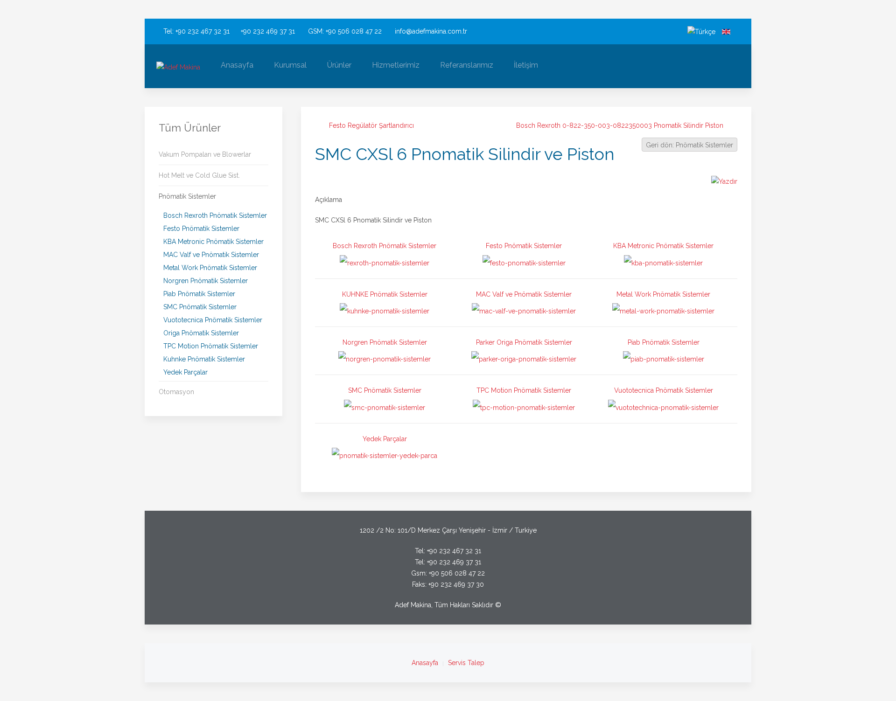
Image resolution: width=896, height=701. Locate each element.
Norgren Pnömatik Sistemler (205, 281)
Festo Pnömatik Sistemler (201, 228)
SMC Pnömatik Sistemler (200, 307)
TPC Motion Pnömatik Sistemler (210, 346)
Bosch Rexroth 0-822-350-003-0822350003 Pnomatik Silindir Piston (619, 125)
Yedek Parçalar (185, 372)
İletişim (526, 65)
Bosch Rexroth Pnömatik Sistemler (215, 215)
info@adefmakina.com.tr (431, 31)
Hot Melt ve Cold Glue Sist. (199, 175)
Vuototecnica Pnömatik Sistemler (212, 320)
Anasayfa (237, 65)
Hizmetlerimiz (396, 65)
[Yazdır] (724, 180)
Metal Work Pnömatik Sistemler (210, 267)
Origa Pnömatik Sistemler (201, 333)
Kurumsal (290, 65)
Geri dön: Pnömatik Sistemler (689, 145)
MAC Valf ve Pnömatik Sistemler (211, 254)
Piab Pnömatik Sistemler (199, 294)
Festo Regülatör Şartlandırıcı (371, 125)
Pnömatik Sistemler (187, 196)
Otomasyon (176, 392)
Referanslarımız (466, 65)
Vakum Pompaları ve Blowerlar (205, 154)
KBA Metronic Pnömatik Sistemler (213, 241)
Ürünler (339, 65)
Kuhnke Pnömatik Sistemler (204, 359)
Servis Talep (466, 662)
